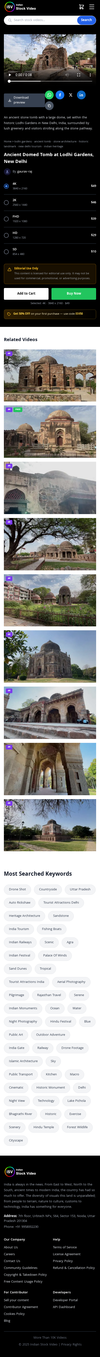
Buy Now (74, 294)
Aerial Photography (71, 982)
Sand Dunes (18, 969)
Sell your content (16, 1300)
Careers (9, 1254)
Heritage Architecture (24, 916)
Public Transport (21, 1074)
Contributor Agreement (21, 1307)
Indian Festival (19, 955)
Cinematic (16, 1088)
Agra (70, 942)
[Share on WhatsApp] (49, 95)
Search (86, 20)
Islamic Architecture (23, 1061)
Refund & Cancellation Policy (74, 1268)
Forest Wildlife (77, 1127)
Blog (7, 1321)
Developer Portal (65, 1300)
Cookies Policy (14, 1314)
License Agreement (67, 1254)
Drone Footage (72, 1048)
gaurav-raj (24, 171)
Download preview (21, 100)
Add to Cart (26, 294)
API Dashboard (64, 1307)
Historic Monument (50, 1088)
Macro (74, 1074)
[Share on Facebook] (60, 95)
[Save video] (90, 355)
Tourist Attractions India (26, 982)
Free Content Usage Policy (23, 1282)
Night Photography (23, 1021)
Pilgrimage (16, 995)
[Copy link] (49, 105)
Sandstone (61, 916)
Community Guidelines (20, 1268)
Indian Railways (20, 942)
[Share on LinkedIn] (81, 95)
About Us (11, 1247)
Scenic (49, 942)
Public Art (16, 1035)
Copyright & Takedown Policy (25, 1275)
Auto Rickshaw (19, 903)
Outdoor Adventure (50, 1035)
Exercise (75, 1114)
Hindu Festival (60, 1021)
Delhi (82, 1088)
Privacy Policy (63, 1261)
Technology (46, 1101)
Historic (50, 1114)
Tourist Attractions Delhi (61, 903)
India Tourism (19, 929)
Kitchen (51, 1074)
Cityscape (16, 1140)
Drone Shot (17, 889)
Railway (42, 1048)
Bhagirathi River (20, 1114)
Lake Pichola (76, 1101)
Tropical (45, 969)
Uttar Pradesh (80, 889)
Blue (87, 1021)
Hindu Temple (43, 1127)
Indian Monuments (23, 1008)
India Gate (16, 1048)
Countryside (48, 889)
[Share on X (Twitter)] (70, 95)
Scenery (14, 1127)
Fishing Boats (51, 929)
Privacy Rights (71, 1344)
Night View (17, 1101)
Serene (79, 995)
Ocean (54, 1008)
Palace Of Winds (55, 955)
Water (77, 1008)
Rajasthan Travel (49, 995)
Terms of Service (65, 1247)
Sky (53, 1061)
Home (7, 141)
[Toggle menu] (91, 7)
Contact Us (12, 1261)
